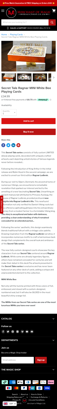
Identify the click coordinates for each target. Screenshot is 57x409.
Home (4, 34)
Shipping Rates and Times (17, 397)
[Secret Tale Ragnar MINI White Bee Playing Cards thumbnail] (8, 77)
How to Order (36, 394)
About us (24, 394)
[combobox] (25, 22)
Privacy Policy (18, 400)
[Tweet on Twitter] (8, 145)
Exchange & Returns (39, 397)
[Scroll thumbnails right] (53, 77)
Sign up (41, 360)
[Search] (52, 22)
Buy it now (28, 132)
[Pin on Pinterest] (18, 145)
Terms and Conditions (36, 400)
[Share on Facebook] (3, 145)
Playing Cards (16, 34)
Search (15, 394)
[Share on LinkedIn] (13, 145)
